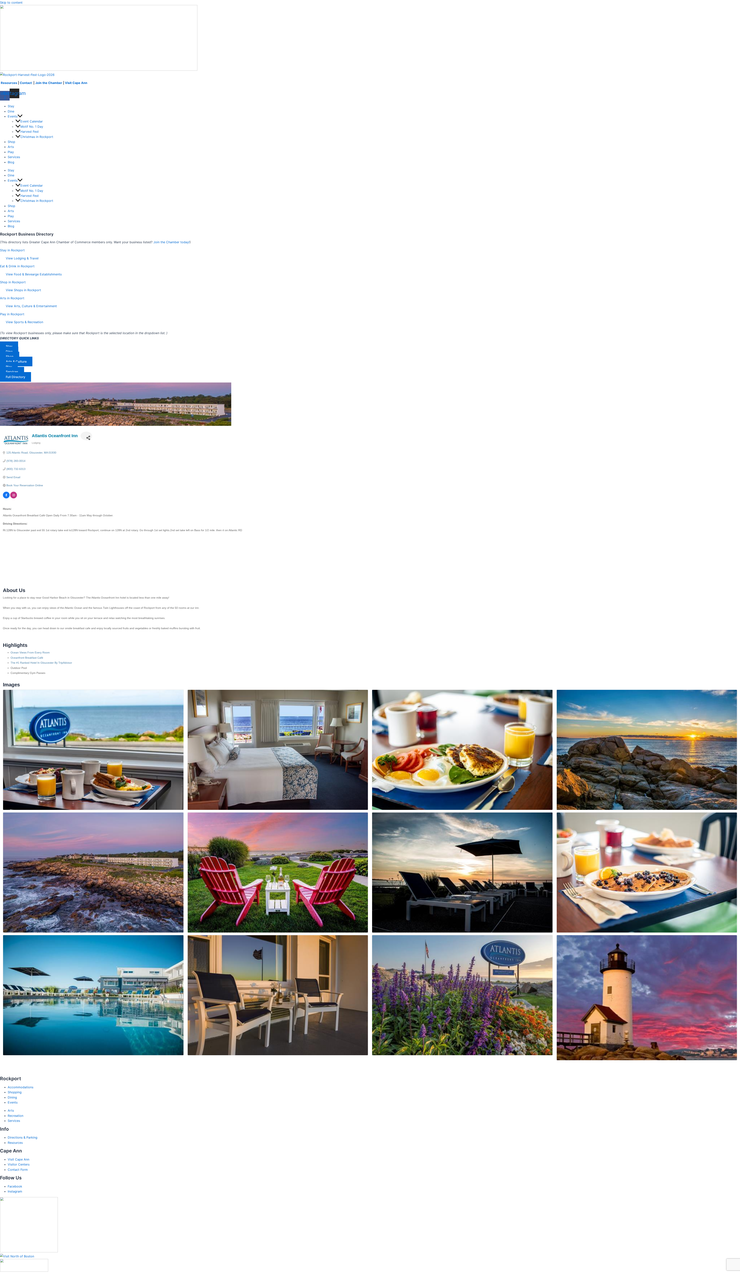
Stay (11, 106)
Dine (11, 111)
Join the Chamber (48, 83)
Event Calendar (31, 121)
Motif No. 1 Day (31, 126)
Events (13, 116)
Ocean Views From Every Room (30, 652)
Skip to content (11, 2)
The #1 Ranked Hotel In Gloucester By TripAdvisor (41, 662)
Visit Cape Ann (76, 83)
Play (11, 152)
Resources (9, 83)
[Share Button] (86, 436)
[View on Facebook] (6, 497)
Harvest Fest (29, 131)
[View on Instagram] (13, 497)
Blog (11, 162)
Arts (11, 147)
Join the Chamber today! (171, 242)
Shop (11, 142)
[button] (20, 116)
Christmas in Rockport (36, 137)
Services (14, 157)
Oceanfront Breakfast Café (27, 657)
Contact (26, 83)
